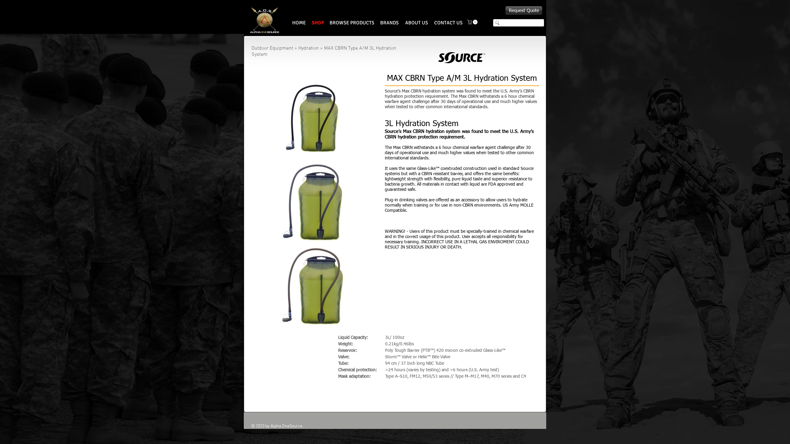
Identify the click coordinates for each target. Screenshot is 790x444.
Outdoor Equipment (273, 48)
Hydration (308, 48)
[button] (473, 22)
